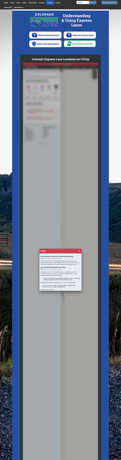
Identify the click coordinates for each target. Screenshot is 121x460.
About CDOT (8, 7)
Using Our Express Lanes (82, 35)
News (18, 2)
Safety (24, 2)
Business (42, 2)
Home (6, 2)
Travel (12, 2)
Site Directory (18, 7)
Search (93, 2)
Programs (50, 2)
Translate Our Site (109, 2)
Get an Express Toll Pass (82, 44)
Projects (58, 2)
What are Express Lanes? (48, 35)
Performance (33, 2)
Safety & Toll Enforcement (48, 44)
